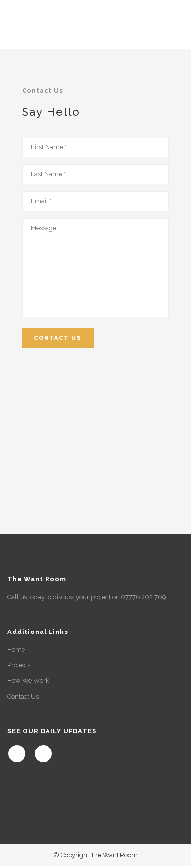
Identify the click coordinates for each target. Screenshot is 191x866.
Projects (18, 665)
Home (16, 649)
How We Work (28, 680)
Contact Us (23, 696)
